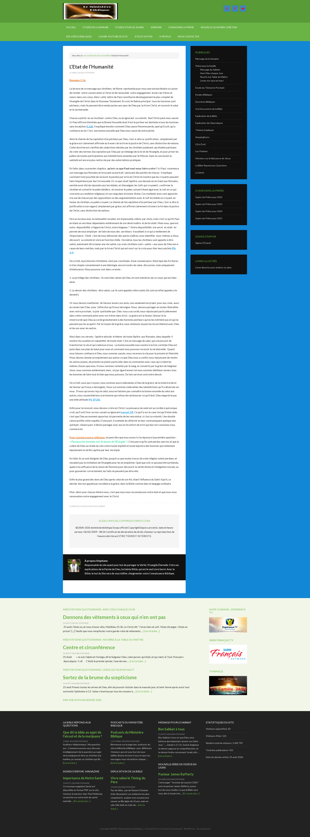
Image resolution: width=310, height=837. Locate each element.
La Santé (199, 172)
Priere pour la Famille (205, 65)
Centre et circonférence (89, 647)
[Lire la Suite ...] (152, 631)
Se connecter (203, 828)
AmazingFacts (202, 137)
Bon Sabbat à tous (171, 729)
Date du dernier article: (218, 757)
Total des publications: (217, 750)
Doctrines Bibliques (205, 101)
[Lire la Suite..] (70, 763)
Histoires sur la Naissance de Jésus (213, 158)
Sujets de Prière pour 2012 (208, 197)
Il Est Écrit (200, 144)
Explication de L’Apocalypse (209, 123)
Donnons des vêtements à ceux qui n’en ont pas (114, 617)
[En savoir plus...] (82, 801)
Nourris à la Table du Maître (213, 76)
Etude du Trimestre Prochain (209, 87)
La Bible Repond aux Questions (211, 165)
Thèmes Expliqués (204, 130)
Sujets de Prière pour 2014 (208, 211)
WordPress (189, 828)
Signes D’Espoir (203, 242)
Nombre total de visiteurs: (219, 743)
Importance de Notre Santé (83, 778)
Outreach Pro (152, 828)
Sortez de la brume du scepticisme (100, 677)
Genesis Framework (172, 828)
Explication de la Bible (93, 506)
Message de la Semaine (207, 58)
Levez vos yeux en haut (212, 80)
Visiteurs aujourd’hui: (217, 728)
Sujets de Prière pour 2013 (208, 204)
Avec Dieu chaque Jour (211, 73)
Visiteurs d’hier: (214, 736)
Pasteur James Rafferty (176, 774)
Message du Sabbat (210, 69)
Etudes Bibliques (203, 94)
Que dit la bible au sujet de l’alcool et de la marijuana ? (82, 734)
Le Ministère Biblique (90, 11)
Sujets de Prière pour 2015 (208, 218)
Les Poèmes (201, 151)
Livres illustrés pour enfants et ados (213, 267)
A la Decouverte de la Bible (208, 108)
